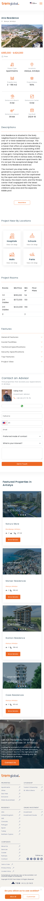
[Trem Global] (22, 776)
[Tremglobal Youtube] (41, 859)
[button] (4, 422)
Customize (31, 897)
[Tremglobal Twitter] (35, 859)
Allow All (13, 897)
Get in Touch (22, 464)
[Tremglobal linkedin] (28, 859)
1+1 (3, 295)
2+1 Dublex (5, 301)
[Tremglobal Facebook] (31, 859)
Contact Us (10, 762)
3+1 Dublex (5, 308)
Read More (22, 202)
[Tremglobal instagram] (38, 859)
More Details (13, 540)
